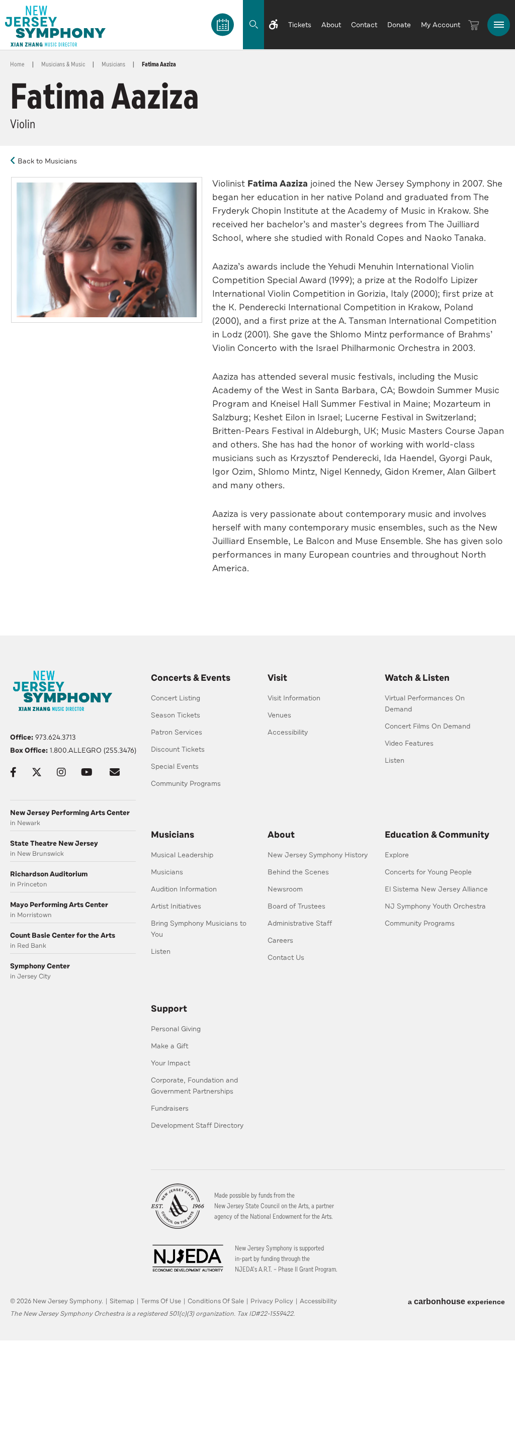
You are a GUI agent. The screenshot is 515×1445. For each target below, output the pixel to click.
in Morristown (59, 910)
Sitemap (122, 1301)
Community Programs (186, 783)
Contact (364, 25)
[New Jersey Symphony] (55, 26)
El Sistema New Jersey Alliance (436, 889)
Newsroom (285, 889)
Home (17, 64)
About (331, 25)
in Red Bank (62, 940)
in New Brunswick (54, 848)
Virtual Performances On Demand (425, 703)
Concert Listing (175, 698)
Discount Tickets (178, 749)
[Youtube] (87, 772)
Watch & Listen (417, 678)
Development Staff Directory (197, 1125)
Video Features (409, 743)
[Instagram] (61, 772)
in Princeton (49, 879)
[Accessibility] (273, 24)
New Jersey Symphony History (318, 855)
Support (169, 1009)
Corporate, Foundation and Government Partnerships (194, 1085)
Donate (399, 25)
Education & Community (437, 835)
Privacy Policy (271, 1301)
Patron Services (176, 732)
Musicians (113, 64)
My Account (440, 25)
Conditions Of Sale (216, 1301)
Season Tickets (175, 715)
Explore (397, 855)
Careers (280, 940)
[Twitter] (37, 772)
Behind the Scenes (298, 872)
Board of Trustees (296, 906)
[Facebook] (13, 772)
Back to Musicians (47, 161)
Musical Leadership (182, 855)
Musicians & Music (63, 64)
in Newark (70, 818)
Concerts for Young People (428, 872)
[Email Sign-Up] (115, 772)
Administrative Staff (300, 923)
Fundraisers (170, 1108)
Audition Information (184, 889)
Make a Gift (170, 1046)
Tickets (299, 25)
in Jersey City (40, 971)
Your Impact (170, 1063)
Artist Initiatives (176, 906)
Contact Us (286, 957)
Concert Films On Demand (427, 726)
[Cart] (473, 25)
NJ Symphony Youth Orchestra (435, 906)
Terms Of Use (161, 1301)
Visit (277, 678)
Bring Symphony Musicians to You (198, 929)
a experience (456, 1301)
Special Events (175, 766)
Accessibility (288, 732)
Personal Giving (176, 1029)
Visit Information (294, 698)
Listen (394, 760)
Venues (279, 715)
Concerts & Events (190, 678)
